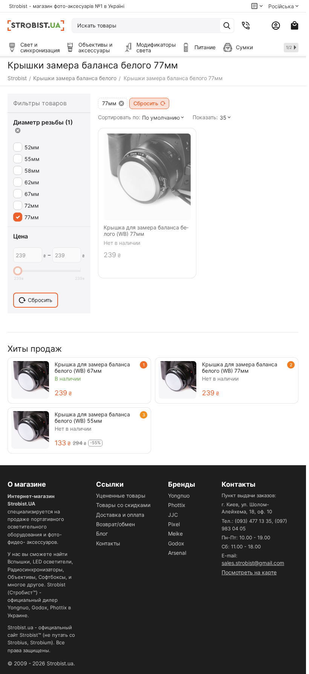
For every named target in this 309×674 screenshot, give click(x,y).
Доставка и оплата (120, 515)
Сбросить (145, 103)
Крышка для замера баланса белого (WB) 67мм (92, 367)
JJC (173, 515)
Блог (102, 533)
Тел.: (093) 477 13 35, (247, 521)
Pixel (174, 524)
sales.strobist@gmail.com (253, 563)
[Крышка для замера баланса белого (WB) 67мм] (30, 380)
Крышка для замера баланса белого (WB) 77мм (239, 367)
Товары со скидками (123, 505)
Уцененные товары (120, 495)
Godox (176, 543)
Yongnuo (179, 495)
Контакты (108, 543)
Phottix (176, 505)
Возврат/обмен (115, 524)
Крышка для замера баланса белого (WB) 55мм (92, 417)
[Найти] (227, 25)
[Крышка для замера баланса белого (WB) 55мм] (30, 430)
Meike (175, 533)
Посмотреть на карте (249, 572)
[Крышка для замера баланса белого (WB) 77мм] (177, 380)
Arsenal (177, 553)
